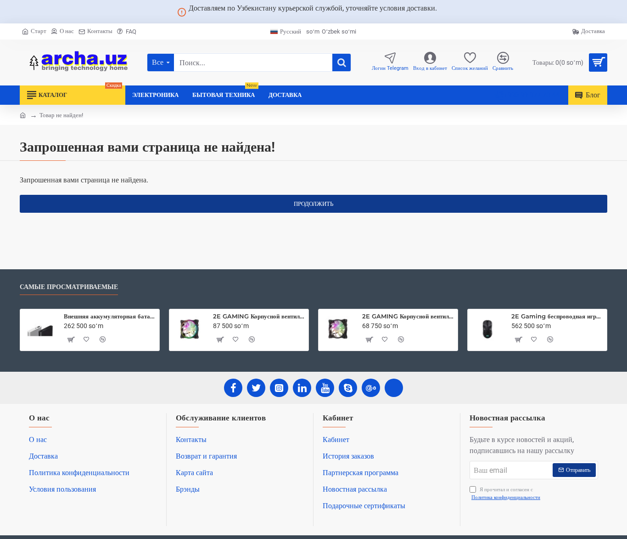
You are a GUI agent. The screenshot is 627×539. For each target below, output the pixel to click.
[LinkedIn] (302, 388)
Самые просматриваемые (69, 287)
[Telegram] (394, 388)
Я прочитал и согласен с (505, 493)
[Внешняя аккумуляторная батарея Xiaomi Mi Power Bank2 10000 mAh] (39, 329)
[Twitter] (256, 388)
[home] (23, 115)
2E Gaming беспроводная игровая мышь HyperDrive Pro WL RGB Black (557, 316)
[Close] (448, 12)
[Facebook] (233, 388)
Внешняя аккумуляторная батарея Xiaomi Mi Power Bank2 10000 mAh (110, 316)
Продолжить (313, 203)
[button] (71, 339)
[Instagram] (279, 388)
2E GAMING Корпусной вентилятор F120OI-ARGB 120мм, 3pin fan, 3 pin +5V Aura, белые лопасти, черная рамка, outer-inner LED (259, 316)
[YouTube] (325, 388)
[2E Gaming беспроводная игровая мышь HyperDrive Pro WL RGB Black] (487, 329)
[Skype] (348, 388)
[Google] (371, 388)
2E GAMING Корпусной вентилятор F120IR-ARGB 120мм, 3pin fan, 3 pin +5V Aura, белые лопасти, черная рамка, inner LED (408, 316)
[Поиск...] (341, 62)
